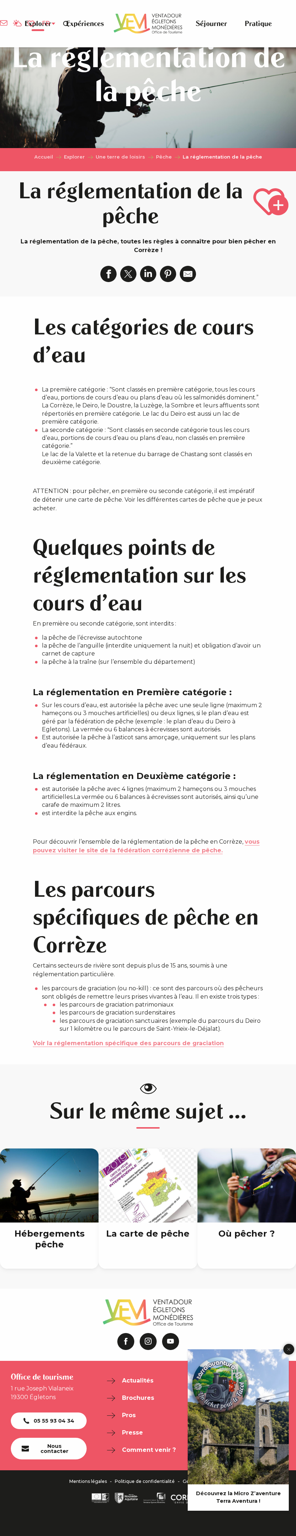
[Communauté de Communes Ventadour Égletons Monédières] (154, 1498)
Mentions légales (88, 1481)
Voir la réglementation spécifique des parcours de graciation (128, 1043)
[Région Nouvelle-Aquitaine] (126, 1498)
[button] (66, 23)
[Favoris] (31, 24)
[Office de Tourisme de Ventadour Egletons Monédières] (148, 24)
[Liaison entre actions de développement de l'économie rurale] (100, 1498)
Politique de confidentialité (145, 1481)
